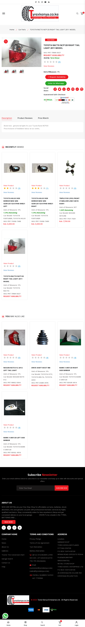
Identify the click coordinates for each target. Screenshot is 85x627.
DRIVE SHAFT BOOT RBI (40, 368)
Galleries (5, 551)
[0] (82, 13)
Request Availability (57, 77)
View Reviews (49, 66)
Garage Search (7, 559)
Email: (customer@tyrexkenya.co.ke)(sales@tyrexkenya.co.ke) (41, 568)
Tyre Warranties (36, 547)
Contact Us (6, 563)
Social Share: (46, 89)
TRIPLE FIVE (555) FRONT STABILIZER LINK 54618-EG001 (69, 201)
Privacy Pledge (35, 539)
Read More (9, 522)
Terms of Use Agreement (39, 543)
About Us (5, 547)
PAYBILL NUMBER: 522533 (42, 576)
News (4, 543)
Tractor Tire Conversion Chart (13, 555)
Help (3, 567)
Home (12, 29)
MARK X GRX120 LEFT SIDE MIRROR (14, 438)
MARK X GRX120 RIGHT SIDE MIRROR (68, 369)
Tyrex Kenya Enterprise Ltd (49, 600)
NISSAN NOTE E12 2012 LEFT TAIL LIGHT (13, 369)
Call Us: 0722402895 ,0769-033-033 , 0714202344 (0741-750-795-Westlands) (41, 558)
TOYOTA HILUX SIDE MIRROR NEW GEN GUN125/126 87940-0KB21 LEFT (14, 202)
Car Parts (22, 29)
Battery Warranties (37, 551)
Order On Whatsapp (56, 83)
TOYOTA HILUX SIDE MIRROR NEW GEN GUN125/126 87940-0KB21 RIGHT (42, 202)
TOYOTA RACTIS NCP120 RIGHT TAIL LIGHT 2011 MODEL (13, 278)
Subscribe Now (61, 488)
